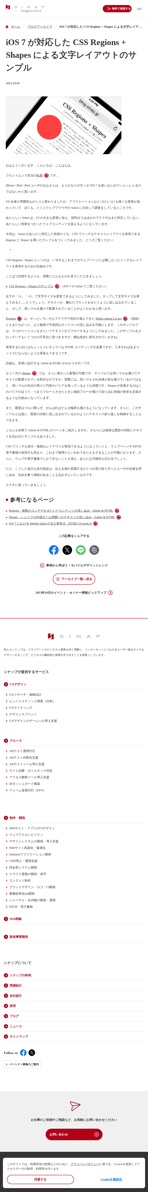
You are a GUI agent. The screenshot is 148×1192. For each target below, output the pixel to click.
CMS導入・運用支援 (23, 861)
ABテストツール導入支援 (27, 764)
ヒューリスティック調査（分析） (32, 701)
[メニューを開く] (138, 9)
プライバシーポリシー (85, 1164)
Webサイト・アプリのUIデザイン (32, 828)
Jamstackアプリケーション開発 (30, 854)
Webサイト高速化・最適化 (27, 847)
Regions (11, 318)
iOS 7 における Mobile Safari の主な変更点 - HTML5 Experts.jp (50, 523)
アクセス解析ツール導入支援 (29, 777)
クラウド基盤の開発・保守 (27, 874)
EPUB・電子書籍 (21, 906)
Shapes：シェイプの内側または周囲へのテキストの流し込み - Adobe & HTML (62, 517)
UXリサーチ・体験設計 (25, 694)
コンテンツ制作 (20, 880)
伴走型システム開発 (23, 867)
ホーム (15, 26)
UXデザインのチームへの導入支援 (33, 720)
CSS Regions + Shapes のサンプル (31, 286)
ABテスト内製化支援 (23, 757)
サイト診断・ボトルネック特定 (30, 770)
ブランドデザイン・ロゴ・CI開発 (32, 887)
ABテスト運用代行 (22, 751)
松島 (40, 175)
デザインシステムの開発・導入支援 (34, 841)
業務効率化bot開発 (22, 893)
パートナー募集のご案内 (24, 1064)
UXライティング (20, 707)
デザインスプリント (23, 714)
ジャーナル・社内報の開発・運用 (32, 900)
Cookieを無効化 (111, 1179)
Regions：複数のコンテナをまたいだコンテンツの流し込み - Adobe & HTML (61, 510)
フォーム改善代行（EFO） (27, 790)
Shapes (26, 373)
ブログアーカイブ (40, 26)
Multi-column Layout (109, 318)
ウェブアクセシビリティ (26, 834)
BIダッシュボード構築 (24, 783)
